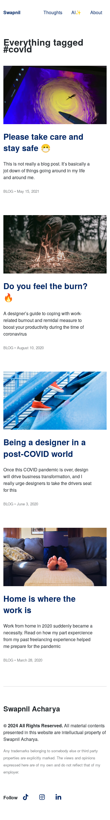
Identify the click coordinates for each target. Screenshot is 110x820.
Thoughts (52, 12)
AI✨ (76, 12)
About (96, 12)
